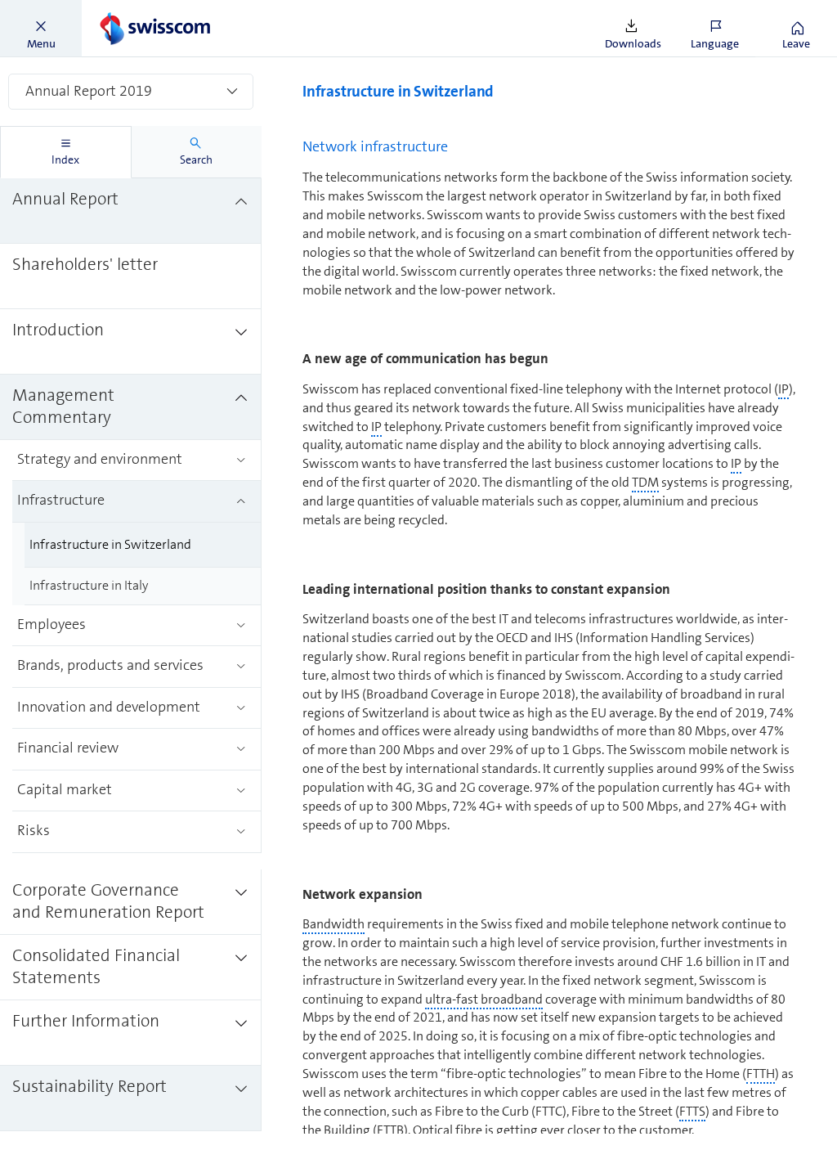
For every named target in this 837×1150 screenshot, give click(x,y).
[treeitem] (131, 211)
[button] (41, 28)
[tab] (66, 152)
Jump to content (122, 10)
